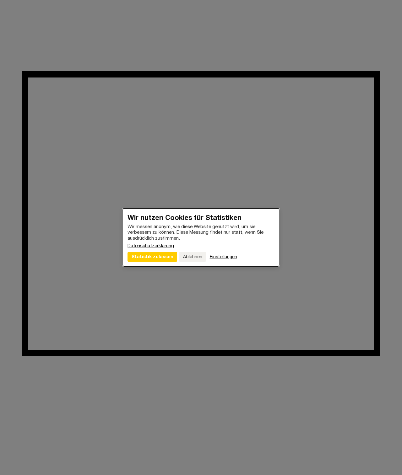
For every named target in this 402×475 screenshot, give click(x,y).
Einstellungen (223, 256)
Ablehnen (192, 256)
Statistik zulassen (152, 256)
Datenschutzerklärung (151, 245)
